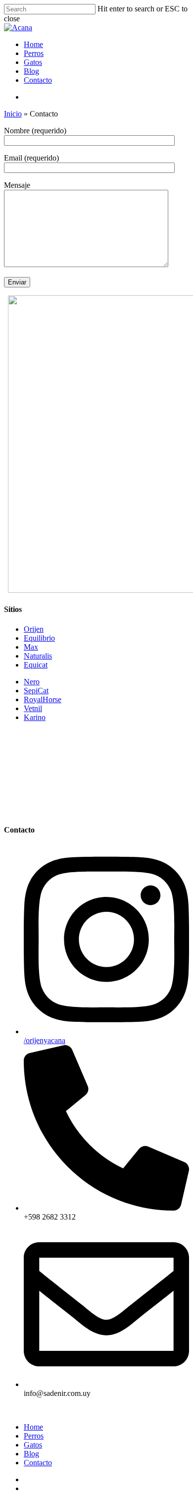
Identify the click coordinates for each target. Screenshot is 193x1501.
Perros (34, 53)
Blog (31, 71)
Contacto (38, 80)
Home (33, 44)
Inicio (13, 114)
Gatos (33, 62)
